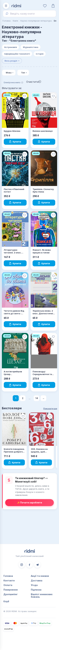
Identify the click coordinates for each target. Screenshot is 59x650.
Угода (34, 585)
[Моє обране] (45, 6)
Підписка (36, 589)
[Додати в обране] (24, 96)
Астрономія (10, 47)
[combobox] (29, 13)
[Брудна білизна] (15, 110)
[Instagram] (22, 564)
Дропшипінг (10, 594)
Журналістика (30, 47)
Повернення (10, 589)
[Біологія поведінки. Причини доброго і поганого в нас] (14, 429)
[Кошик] (53, 6)
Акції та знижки (40, 576)
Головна (7, 21)
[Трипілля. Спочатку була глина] (44, 168)
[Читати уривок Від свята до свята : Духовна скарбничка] (15, 290)
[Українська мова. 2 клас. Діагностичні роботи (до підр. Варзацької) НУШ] (44, 290)
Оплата (7, 585)
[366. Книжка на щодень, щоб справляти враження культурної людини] (41, 429)
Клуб (6, 601)
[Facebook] (29, 564)
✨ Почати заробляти (29, 502)
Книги (15, 21)
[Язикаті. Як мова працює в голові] (44, 229)
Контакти (9, 580)
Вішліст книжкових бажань (42, 595)
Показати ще (50, 408)
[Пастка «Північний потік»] (15, 168)
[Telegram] (37, 564)
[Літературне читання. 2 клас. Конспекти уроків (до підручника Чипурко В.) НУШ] (15, 229)
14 (36, 398)
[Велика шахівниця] (44, 110)
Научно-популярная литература (36, 21)
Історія (39, 54)
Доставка (36, 580)
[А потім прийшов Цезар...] (15, 350)
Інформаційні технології (17, 54)
